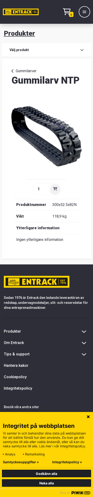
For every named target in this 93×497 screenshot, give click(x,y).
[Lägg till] (55, 189)
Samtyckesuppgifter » (21, 462)
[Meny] (84, 12)
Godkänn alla (46, 474)
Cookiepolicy (15, 377)
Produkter (19, 33)
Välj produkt (19, 50)
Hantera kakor (16, 365)
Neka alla (46, 483)
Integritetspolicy (18, 388)
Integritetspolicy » (67, 462)
